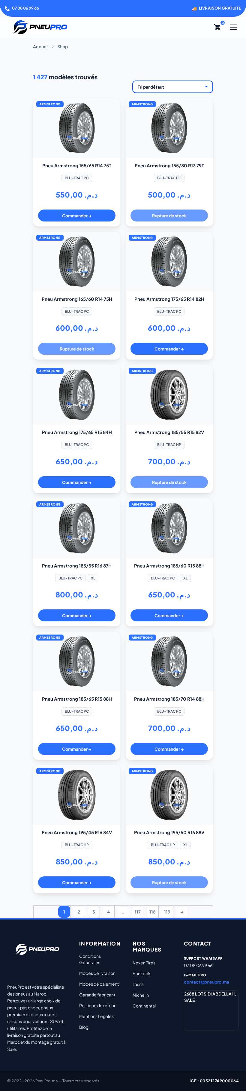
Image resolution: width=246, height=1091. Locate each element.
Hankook (142, 973)
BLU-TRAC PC (77, 178)
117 (138, 911)
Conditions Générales (90, 959)
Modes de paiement (99, 984)
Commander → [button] (77, 215)
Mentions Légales (96, 1016)
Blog (83, 1027)
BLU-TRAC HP (169, 444)
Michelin (141, 995)
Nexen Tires (144, 962)
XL (93, 578)
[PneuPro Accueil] (40, 27)
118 (152, 911)
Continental (144, 1005)
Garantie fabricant (97, 994)
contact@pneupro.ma (206, 981)
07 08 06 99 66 (25, 8)
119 (167, 911)
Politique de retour (97, 1005)
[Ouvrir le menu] (233, 27)
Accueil (40, 46)
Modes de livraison (97, 973)
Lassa (138, 984)
